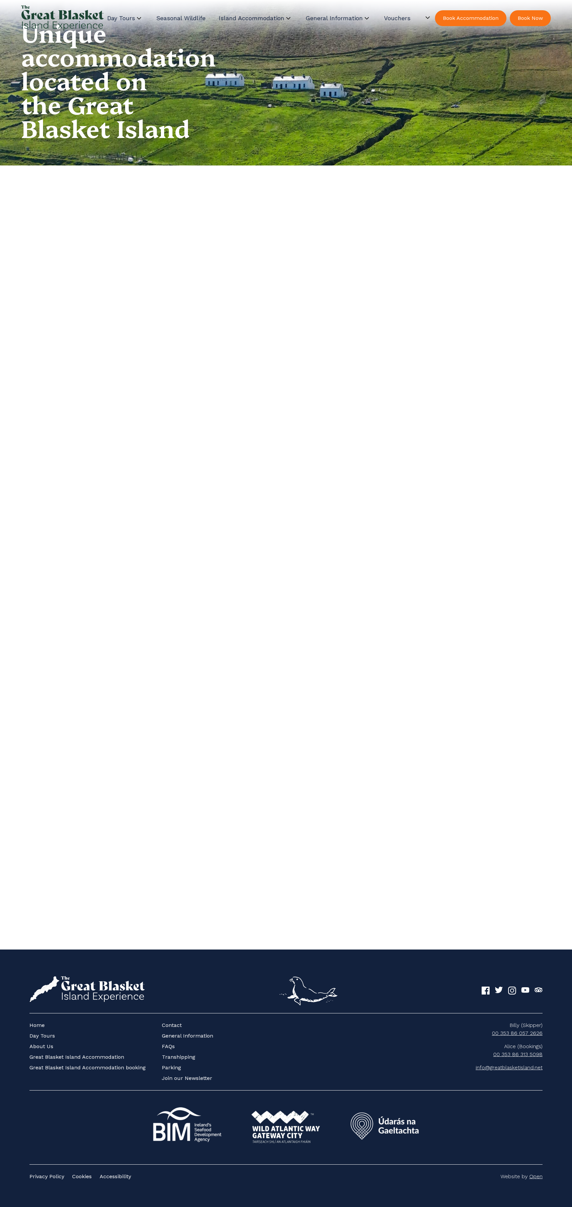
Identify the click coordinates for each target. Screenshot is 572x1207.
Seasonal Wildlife (181, 18)
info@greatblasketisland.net (509, 1067)
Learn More (40, 542)
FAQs (168, 1046)
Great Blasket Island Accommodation (76, 1057)
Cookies (82, 1176)
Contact (172, 1025)
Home (37, 1025)
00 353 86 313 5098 (518, 1054)
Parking (171, 1067)
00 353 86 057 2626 (517, 1033)
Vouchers (397, 18)
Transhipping (178, 1057)
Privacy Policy (46, 1176)
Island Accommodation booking (276, 897)
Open (536, 1176)
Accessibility (115, 1176)
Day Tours (121, 18)
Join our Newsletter (187, 1078)
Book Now (530, 18)
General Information (334, 18)
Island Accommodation (251, 18)
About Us (41, 1046)
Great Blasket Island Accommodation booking (87, 1067)
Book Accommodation (471, 18)
